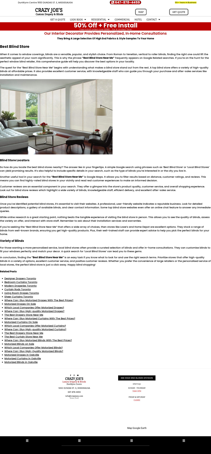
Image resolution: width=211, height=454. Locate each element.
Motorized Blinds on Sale (19, 344)
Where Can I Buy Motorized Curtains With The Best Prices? (39, 318)
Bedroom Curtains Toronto (20, 282)
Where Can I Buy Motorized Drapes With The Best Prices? (38, 300)
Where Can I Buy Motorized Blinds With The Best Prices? (38, 340)
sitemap (137, 383)
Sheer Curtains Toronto (18, 296)
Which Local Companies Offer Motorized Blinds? (33, 347)
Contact (151, 19)
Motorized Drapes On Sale (20, 304)
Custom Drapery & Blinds (49, 14)
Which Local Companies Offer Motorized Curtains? (35, 325)
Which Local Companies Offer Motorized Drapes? (34, 307)
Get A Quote (57, 19)
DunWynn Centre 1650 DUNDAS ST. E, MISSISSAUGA (45, 2)
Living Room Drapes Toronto (21, 293)
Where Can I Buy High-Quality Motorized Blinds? (33, 351)
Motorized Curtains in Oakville (22, 358)
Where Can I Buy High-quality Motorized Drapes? (34, 311)
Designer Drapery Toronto (20, 278)
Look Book (76, 19)
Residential (98, 19)
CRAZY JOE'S (49, 10)
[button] (27, 440)
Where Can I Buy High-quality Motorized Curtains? (35, 329)
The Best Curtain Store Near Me (23, 336)
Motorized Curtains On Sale (21, 322)
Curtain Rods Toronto (17, 289)
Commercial (122, 19)
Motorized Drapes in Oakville (21, 355)
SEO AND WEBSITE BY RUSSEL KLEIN (129, 449)
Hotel (138, 19)
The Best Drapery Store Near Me (23, 315)
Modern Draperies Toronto (20, 285)
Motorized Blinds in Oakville (21, 362)
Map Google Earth (136, 428)
